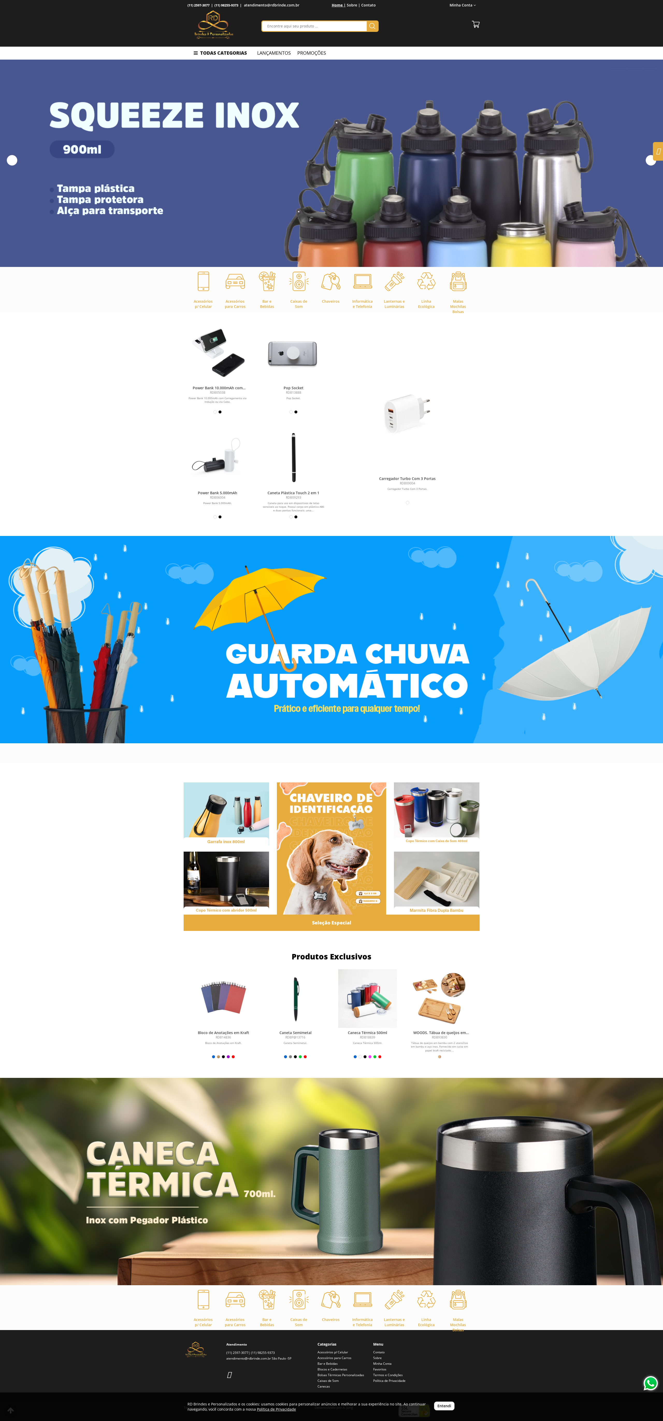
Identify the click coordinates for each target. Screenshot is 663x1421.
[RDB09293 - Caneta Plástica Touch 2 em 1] (293, 457)
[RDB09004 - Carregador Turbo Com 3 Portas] (407, 409)
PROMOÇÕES (311, 53)
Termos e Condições (388, 1375)
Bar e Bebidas (328, 1363)
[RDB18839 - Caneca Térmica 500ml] (367, 998)
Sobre (377, 1358)
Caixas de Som (328, 1380)
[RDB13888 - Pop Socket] (293, 352)
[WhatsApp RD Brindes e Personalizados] (651, 1383)
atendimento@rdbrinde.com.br (271, 5)
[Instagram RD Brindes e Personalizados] (228, 1374)
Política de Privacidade (389, 1380)
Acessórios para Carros (334, 1358)
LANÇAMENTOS (274, 53)
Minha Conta (382, 1363)
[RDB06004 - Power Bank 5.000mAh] (217, 457)
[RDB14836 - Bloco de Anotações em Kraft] (223, 998)
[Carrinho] (476, 24)
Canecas (324, 1386)
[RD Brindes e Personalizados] (213, 24)
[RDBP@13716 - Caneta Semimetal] (295, 998)
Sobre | (353, 5)
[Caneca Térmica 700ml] (331, 1181)
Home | (339, 5)
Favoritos (379, 1369)
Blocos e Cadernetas (332, 1369)
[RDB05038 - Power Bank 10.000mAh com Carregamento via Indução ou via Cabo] (217, 352)
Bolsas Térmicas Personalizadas (341, 1375)
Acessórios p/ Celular (333, 1352)
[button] (12, 160)
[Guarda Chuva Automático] (331, 639)
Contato (368, 5)
